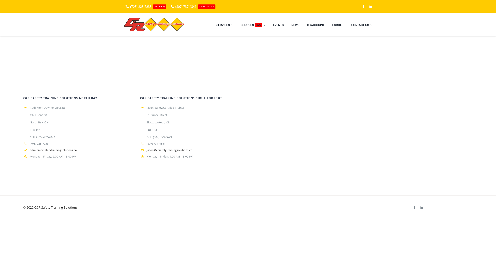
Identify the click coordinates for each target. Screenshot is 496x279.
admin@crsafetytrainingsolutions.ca (53, 150)
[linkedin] (370, 6)
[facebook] (363, 6)
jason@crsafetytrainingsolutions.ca (169, 150)
